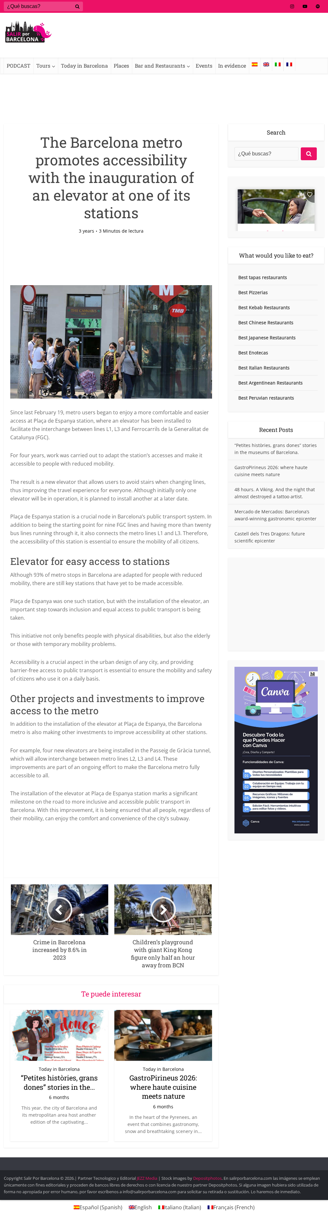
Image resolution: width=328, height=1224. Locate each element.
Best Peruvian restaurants (266, 398)
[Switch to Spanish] (254, 64)
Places (121, 65)
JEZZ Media (147, 1178)
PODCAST (18, 65)
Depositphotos (207, 1178)
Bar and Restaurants (160, 65)
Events (204, 65)
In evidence (232, 65)
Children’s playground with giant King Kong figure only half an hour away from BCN (157, 1162)
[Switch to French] (289, 64)
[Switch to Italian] (277, 64)
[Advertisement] (276, 604)
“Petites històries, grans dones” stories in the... (59, 1082)
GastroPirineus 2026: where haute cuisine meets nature (163, 1087)
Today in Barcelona (84, 65)
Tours (43, 65)
